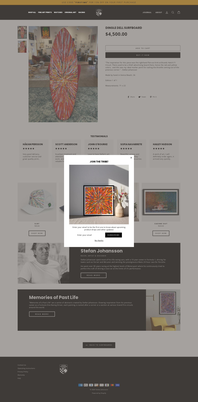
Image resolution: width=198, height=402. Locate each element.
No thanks (99, 240)
